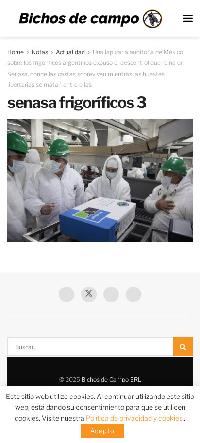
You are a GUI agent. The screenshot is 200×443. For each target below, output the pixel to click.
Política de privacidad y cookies (135, 418)
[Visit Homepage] (90, 19)
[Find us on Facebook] (66, 294)
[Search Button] (183, 346)
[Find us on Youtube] (111, 294)
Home (15, 52)
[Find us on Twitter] (89, 294)
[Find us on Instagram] (133, 294)
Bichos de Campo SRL (111, 379)
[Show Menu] (188, 18)
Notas (40, 52)
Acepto (102, 431)
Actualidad (70, 52)
